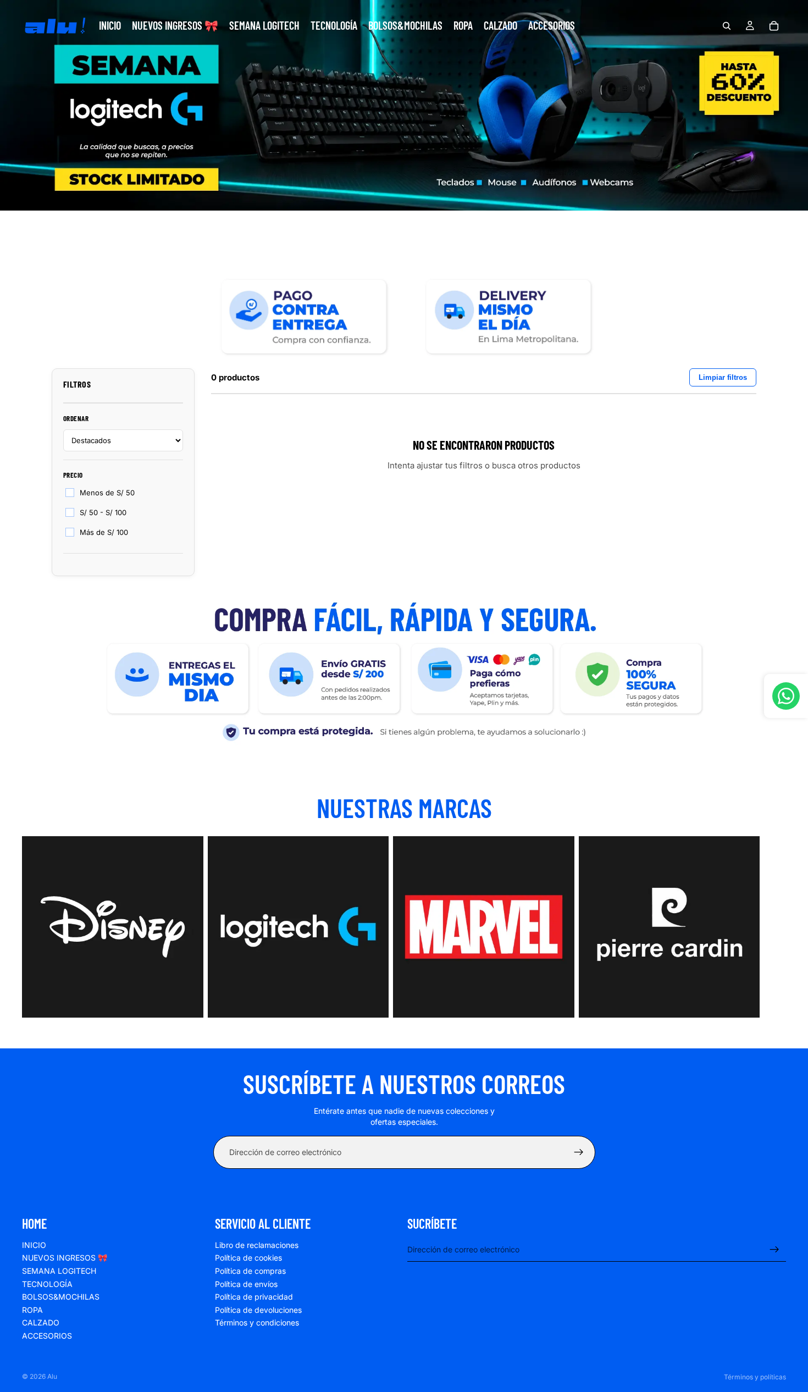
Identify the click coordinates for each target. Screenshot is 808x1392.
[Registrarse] (578, 1152)
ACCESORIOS (47, 1335)
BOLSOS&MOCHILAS (60, 1296)
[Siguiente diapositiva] (774, 929)
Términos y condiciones (257, 1322)
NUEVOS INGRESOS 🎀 (64, 1257)
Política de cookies (248, 1257)
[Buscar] (727, 26)
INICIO (34, 1245)
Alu (52, 1376)
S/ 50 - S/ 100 (103, 512)
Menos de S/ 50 (107, 492)
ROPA (32, 1309)
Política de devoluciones (258, 1309)
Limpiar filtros (723, 377)
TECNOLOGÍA (47, 1284)
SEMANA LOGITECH (59, 1270)
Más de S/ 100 (104, 532)
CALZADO (40, 1322)
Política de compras (250, 1270)
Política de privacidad (254, 1296)
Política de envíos (246, 1284)
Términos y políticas (755, 1377)
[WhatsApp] (786, 696)
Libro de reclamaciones (256, 1245)
